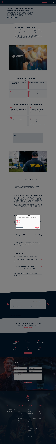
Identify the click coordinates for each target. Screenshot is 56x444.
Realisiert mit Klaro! (37, 228)
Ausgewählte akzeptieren (20, 227)
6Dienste (20, 222)
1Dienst (20, 220)
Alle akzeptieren (37, 227)
